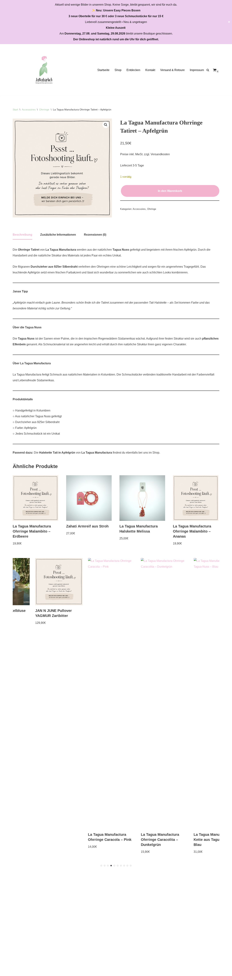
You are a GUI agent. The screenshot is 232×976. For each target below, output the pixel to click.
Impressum (197, 70)
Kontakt (150, 70)
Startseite (103, 70)
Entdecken (133, 70)
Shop (118, 70)
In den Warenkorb (170, 190)
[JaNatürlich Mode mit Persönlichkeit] (44, 70)
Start (15, 109)
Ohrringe (44, 109)
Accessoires (29, 109)
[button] (105, 124)
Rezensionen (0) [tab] (95, 234)
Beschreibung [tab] (22, 234)
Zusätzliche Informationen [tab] (58, 234)
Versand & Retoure (172, 70)
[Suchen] (207, 70)
